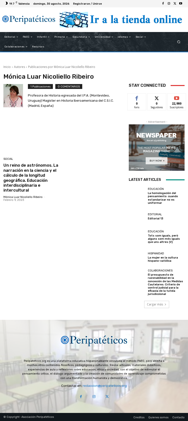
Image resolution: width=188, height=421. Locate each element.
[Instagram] (169, 4)
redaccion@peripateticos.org (105, 386)
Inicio (7, 67)
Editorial (155, 214)
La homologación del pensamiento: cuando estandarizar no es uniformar (163, 198)
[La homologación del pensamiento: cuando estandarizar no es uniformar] (137, 196)
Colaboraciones (160, 270)
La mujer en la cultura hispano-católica (163, 259)
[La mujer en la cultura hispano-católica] (137, 257)
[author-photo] (15, 96)
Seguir (157, 97)
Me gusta (136, 97)
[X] (175, 4)
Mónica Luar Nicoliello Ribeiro (23, 197)
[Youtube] (181, 4)
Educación (156, 189)
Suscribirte (177, 97)
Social (8, 159)
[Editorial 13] (137, 216)
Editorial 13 (155, 218)
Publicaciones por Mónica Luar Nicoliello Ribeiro (61, 67)
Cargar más (155, 304)
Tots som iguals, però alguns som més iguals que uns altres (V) (164, 239)
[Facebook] (163, 4)
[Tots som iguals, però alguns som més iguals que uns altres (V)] (137, 236)
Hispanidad (156, 253)
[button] (179, 42)
